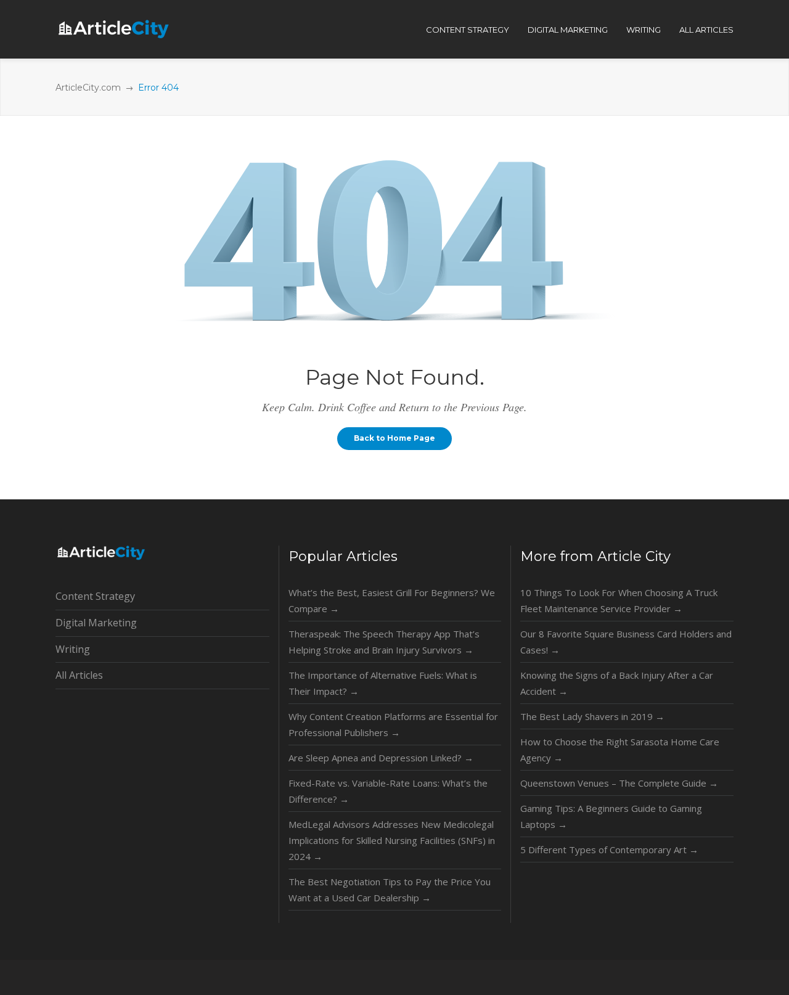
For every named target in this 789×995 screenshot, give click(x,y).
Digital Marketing (96, 622)
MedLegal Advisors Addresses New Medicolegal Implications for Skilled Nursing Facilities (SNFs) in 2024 (391, 840)
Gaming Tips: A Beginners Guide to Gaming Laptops (611, 816)
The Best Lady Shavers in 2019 (592, 716)
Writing (72, 649)
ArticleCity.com (88, 87)
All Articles (79, 675)
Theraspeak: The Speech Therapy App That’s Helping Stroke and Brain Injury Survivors (384, 642)
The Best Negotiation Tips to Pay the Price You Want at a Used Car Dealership (389, 889)
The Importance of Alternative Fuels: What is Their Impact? (382, 683)
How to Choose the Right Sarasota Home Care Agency (619, 749)
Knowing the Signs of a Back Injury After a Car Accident (616, 683)
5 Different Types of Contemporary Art (609, 849)
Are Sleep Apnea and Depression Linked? (380, 757)
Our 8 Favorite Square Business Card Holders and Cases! (626, 642)
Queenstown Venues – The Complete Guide (619, 783)
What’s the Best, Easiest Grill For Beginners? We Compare (391, 600)
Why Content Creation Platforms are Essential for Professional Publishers (393, 724)
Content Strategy (95, 596)
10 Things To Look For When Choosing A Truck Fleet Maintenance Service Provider (618, 600)
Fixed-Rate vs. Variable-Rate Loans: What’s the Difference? (388, 791)
